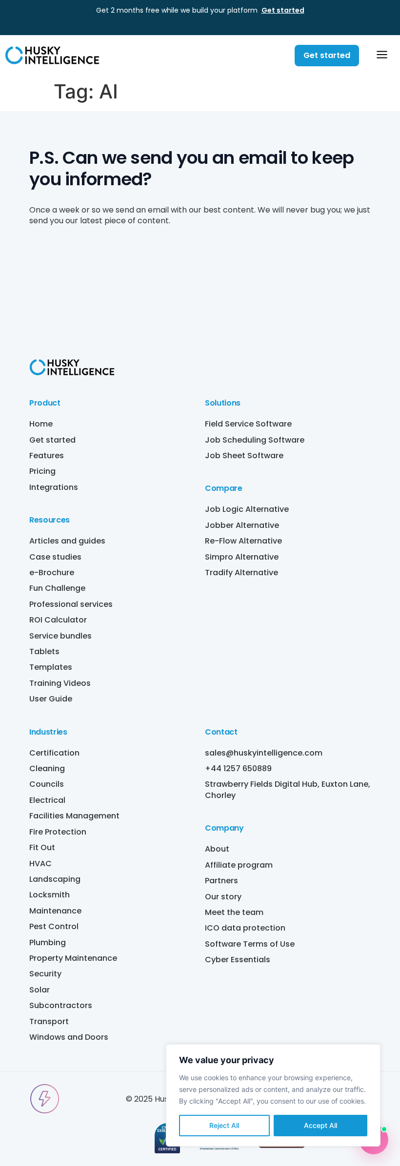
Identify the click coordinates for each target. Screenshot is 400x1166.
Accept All (320, 1125)
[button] (382, 55)
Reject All (224, 1125)
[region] (273, 1095)
